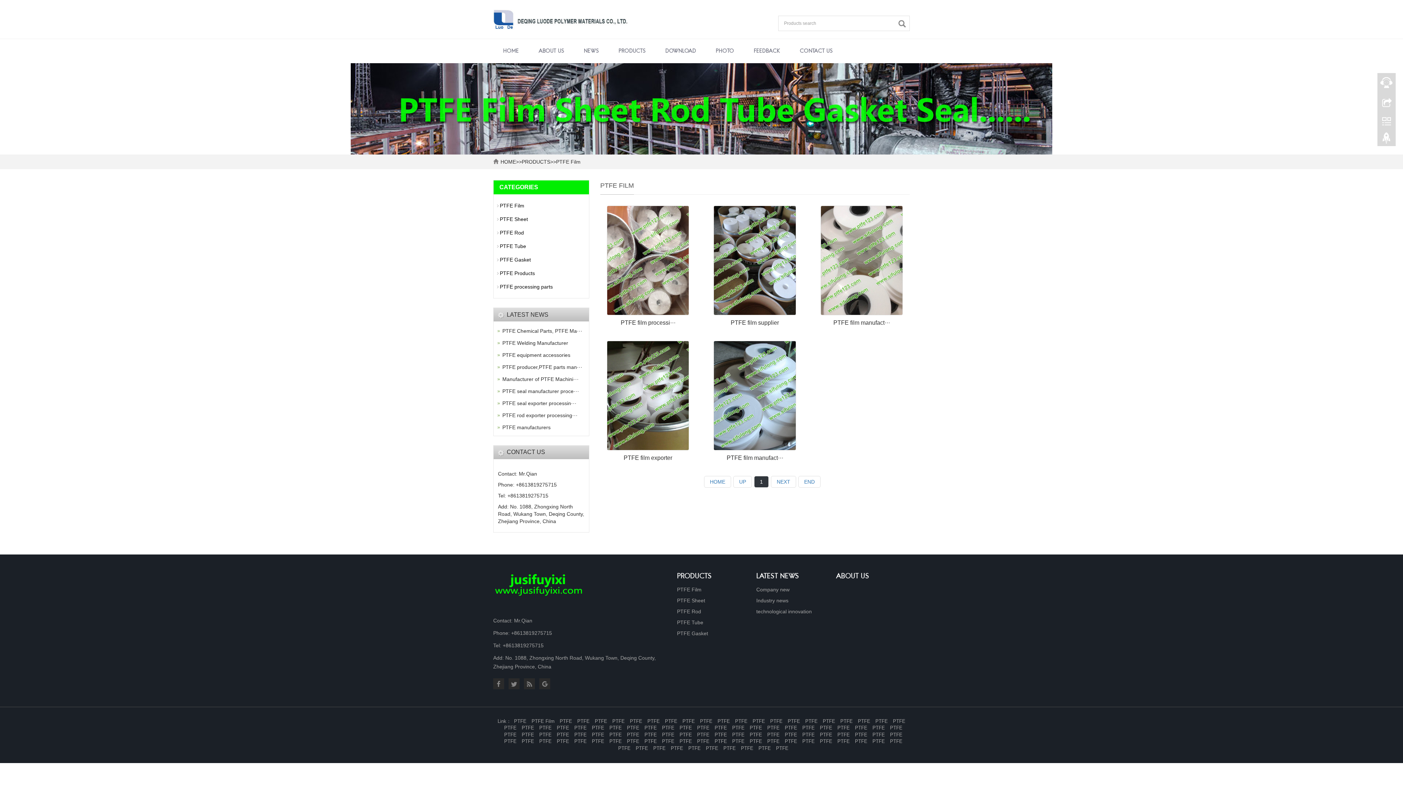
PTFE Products (517, 273)
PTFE (520, 721)
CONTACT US (816, 51)
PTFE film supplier (755, 323)
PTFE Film (568, 162)
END (809, 482)
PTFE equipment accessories (536, 355)
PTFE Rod (512, 233)
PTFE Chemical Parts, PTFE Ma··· (542, 331)
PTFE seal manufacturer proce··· (540, 391)
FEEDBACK (767, 51)
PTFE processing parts (526, 287)
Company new (773, 589)
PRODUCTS (632, 51)
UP (742, 482)
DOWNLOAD (680, 51)
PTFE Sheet (514, 219)
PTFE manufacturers (526, 427)
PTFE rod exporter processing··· (540, 415)
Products (694, 576)
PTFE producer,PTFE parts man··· (542, 367)
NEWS (591, 51)
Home (511, 51)
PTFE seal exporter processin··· (539, 403)
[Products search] (903, 24)
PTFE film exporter (648, 458)
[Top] (1386, 140)
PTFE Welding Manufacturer (535, 343)
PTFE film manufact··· (861, 323)
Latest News (777, 576)
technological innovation (784, 611)
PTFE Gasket (515, 260)
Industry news (772, 600)
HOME (508, 162)
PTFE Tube (513, 246)
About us (852, 576)
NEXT (783, 482)
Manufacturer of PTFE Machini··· (540, 379)
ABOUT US (551, 51)
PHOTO (725, 51)
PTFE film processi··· (648, 323)
